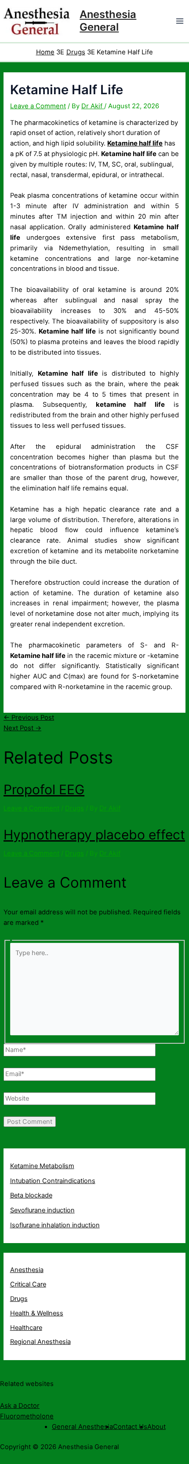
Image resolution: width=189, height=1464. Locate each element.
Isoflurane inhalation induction (55, 1225)
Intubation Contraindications (52, 1181)
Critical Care (28, 1284)
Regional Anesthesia (40, 1342)
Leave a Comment (38, 106)
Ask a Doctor (20, 1406)
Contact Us (130, 1427)
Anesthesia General (108, 20)
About (156, 1427)
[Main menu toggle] (180, 21)
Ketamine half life (135, 143)
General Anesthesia (82, 1427)
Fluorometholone (27, 1416)
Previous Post (29, 717)
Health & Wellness (36, 1313)
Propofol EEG (44, 789)
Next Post (22, 728)
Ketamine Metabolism (42, 1166)
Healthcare (26, 1328)
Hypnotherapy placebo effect (94, 834)
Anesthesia (27, 1270)
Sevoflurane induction (42, 1210)
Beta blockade (31, 1195)
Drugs (74, 808)
